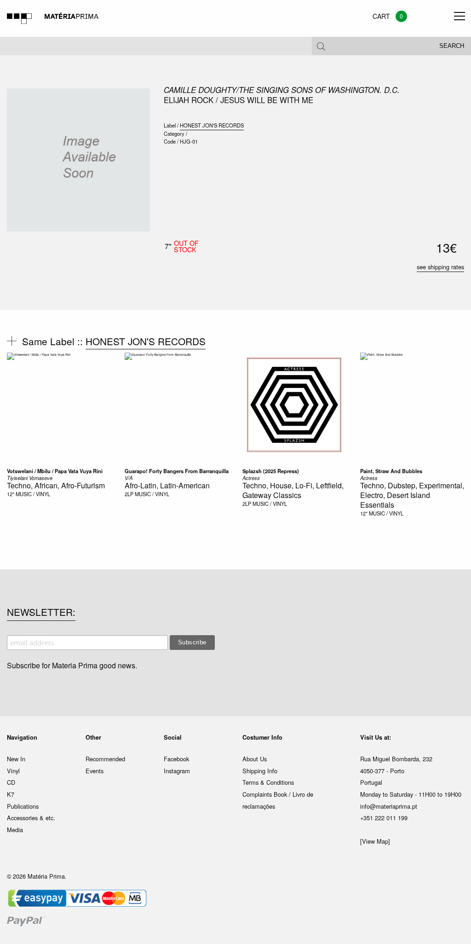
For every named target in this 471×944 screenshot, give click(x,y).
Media (15, 829)
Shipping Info (259, 770)
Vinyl (13, 770)
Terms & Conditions (268, 782)
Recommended (105, 758)
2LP (129, 494)
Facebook (176, 758)
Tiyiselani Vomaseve (29, 477)
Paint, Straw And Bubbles (391, 471)
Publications (23, 806)
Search (451, 46)
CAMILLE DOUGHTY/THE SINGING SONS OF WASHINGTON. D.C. (282, 89)
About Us (254, 758)
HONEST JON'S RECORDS (212, 125)
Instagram (177, 770)
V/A (128, 477)
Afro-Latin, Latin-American (167, 485)
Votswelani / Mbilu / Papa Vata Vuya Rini (55, 471)
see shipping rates (440, 266)
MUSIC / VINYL (33, 494)
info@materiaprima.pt (388, 806)
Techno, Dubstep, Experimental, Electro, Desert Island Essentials (412, 495)
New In (16, 758)
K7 (10, 794)
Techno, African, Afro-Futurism (56, 485)
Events (94, 770)
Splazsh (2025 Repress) (270, 471)
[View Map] (375, 841)
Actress (251, 477)
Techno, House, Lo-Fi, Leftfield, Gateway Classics (293, 490)
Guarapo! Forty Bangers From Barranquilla (177, 471)
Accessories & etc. (31, 817)
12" (10, 494)
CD (11, 782)
